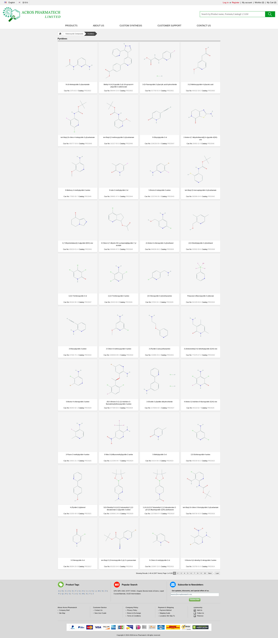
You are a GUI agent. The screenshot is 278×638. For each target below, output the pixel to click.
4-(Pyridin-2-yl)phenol (77, 507)
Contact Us (204, 25)
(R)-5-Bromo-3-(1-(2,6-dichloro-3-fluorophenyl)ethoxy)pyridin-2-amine (118, 403)
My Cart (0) (271, 2)
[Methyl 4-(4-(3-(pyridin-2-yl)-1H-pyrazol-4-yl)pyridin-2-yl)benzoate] (118, 81)
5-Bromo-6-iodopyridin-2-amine (160, 190)
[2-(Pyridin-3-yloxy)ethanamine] (159, 345)
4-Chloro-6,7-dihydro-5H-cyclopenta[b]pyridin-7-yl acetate (118, 244)
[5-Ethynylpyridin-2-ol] (159, 134)
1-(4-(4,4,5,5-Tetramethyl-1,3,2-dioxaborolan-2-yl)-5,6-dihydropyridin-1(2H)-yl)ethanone (159, 508)
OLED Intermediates (133, 594)
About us (98, 25)
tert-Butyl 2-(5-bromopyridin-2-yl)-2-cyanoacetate (118, 560)
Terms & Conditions (134, 616)
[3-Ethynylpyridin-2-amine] (77, 345)
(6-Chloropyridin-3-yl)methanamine (159, 296)
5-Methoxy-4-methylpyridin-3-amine (77, 190)
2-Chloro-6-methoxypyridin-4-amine (118, 349)
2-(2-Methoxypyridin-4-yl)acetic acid (200, 84)
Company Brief (64, 610)
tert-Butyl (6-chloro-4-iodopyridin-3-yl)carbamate (78, 137)
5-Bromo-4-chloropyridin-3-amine (77, 401)
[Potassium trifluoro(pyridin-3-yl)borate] (200, 292)
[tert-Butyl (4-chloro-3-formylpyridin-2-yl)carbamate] (200, 504)
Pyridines (91, 34)
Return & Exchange (134, 613)
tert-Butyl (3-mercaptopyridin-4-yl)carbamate (200, 190)
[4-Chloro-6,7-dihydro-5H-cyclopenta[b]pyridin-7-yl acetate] (118, 240)
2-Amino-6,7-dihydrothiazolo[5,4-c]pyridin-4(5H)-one (201, 138)
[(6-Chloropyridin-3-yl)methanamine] (159, 292)
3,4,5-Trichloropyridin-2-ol (78, 296)
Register (235, 2)
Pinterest (200, 616)
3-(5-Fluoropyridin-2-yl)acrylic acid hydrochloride (159, 84)
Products (71, 25)
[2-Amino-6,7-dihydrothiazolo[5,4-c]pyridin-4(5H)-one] (200, 134)
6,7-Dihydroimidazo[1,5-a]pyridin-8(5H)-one (77, 243)
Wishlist (258, 2)
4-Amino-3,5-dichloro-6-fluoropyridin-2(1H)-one (200, 401)
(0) (263, 2)
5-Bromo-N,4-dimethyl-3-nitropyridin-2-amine (200, 560)
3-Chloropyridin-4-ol (78, 560)
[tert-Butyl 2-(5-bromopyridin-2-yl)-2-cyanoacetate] (118, 557)
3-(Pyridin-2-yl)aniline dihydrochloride (160, 401)
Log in (226, 2)
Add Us (199, 610)
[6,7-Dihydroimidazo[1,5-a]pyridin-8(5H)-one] (77, 240)
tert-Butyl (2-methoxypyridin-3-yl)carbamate (118, 137)
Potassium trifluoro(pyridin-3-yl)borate (200, 296)
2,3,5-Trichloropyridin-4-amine (118, 296)
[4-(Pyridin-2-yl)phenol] (77, 504)
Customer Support (169, 25)
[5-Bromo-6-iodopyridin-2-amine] (159, 187)
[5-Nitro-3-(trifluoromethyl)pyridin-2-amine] (118, 451)
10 (205, 573)
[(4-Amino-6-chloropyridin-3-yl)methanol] (159, 240)
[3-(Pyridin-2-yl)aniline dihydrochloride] (159, 398)
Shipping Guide (165, 613)
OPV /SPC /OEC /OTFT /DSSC (125, 591)
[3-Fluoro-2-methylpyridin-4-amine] (77, 451)
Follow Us (200, 613)
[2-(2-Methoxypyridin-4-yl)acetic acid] (200, 81)
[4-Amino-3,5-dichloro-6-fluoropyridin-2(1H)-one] (200, 398)
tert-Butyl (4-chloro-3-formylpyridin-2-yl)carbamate (200, 507)
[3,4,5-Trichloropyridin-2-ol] (77, 292)
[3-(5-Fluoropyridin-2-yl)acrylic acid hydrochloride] (159, 81)
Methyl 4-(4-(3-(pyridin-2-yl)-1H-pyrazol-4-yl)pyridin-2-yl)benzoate (119, 86)
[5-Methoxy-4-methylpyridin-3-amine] (77, 187)
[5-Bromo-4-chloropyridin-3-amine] (77, 398)
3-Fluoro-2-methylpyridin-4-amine (77, 454)
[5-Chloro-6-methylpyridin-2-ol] (159, 557)
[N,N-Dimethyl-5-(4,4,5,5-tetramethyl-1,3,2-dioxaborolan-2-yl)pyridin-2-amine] (118, 504)
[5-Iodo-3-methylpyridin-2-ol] (118, 187)
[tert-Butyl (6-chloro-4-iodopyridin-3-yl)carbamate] (77, 134)
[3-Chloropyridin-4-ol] (77, 557)
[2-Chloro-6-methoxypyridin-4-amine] (118, 345)
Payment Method (165, 610)
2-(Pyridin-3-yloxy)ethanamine (159, 349)
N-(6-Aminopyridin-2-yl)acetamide (77, 84)
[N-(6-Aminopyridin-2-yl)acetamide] (77, 81)
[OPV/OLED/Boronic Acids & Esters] (32, 14)
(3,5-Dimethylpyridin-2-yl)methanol (201, 243)
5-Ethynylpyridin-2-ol (159, 137)
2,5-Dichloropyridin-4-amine (200, 454)
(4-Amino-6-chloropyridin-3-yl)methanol (159, 243)
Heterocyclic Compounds (74, 34)
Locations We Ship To (167, 616)
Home (61, 34)
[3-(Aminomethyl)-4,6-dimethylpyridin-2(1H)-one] (200, 345)
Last (217, 573)
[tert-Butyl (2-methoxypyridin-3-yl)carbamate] (118, 134)
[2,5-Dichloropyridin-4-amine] (200, 451)
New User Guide (100, 613)
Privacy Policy (132, 610)
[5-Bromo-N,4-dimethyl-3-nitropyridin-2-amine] (200, 557)
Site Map (62, 613)
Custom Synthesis (131, 25)
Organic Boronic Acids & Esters (148, 591)
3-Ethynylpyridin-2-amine (77, 349)
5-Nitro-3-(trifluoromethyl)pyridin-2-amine (118, 454)
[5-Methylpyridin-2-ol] (159, 451)
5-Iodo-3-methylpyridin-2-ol (118, 190)
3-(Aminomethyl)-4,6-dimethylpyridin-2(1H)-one (200, 349)
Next (210, 573)
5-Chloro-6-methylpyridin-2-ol (159, 560)
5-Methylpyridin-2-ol (160, 454)
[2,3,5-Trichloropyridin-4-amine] (118, 292)
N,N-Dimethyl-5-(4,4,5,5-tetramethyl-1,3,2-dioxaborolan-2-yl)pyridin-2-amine (118, 508)
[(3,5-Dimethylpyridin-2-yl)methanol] (200, 240)
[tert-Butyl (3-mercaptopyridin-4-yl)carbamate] (200, 187)
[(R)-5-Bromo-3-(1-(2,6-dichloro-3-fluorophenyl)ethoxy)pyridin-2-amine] (118, 398)
